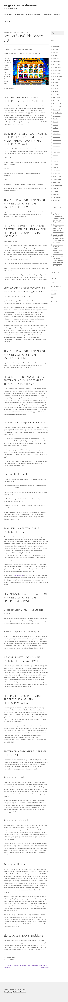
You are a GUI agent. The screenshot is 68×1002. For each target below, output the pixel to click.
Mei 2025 (55, 89)
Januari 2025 (56, 101)
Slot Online (12, 957)
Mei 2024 (55, 125)
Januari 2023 (56, 173)
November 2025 (57, 70)
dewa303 (53, 294)
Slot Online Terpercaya (33, 14)
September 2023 (57, 149)
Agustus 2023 (56, 152)
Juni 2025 (55, 86)
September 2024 (57, 113)
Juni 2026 (55, 49)
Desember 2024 (57, 104)
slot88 (53, 282)
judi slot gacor (10, 959)
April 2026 (55, 55)
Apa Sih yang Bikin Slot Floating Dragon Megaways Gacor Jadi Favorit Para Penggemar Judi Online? (58, 261)
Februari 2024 (56, 134)
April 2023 (55, 164)
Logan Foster (24, 32)
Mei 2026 (55, 52)
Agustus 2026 (56, 46)
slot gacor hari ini (56, 286)
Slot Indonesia (8, 14)
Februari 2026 (56, 61)
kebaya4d (53, 279)
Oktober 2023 (56, 146)
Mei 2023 (55, 161)
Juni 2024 (55, 122)
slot (52, 297)
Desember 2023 (57, 140)
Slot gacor (54, 301)
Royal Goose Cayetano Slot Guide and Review (15, 966)
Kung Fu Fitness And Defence (20, 5)
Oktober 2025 (56, 74)
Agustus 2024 (56, 116)
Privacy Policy (47, 14)
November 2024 (57, 107)
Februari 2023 (56, 170)
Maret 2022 (56, 194)
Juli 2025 (55, 83)
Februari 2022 (56, 197)
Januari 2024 (56, 137)
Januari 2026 (56, 64)
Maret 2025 (56, 95)
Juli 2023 (55, 155)
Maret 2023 (56, 167)
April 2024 (55, 128)
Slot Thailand (19, 14)
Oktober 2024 (56, 110)
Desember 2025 (57, 67)
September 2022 (57, 185)
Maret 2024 (56, 131)
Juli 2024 (55, 119)
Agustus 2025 (56, 80)
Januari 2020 (56, 200)
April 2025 (55, 92)
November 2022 (57, 179)
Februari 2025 (56, 98)
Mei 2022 (55, 188)
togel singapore (18, 575)
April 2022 (55, 191)
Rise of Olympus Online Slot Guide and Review (38, 966)
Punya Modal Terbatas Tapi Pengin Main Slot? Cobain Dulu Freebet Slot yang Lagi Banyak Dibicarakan (58, 217)
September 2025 (57, 77)
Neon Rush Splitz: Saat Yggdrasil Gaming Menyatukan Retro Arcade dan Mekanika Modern (58, 249)
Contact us (7, 21)
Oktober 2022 (56, 182)
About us (57, 14)
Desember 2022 (57, 176)
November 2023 (57, 143)
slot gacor (54, 290)
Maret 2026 (56, 58)
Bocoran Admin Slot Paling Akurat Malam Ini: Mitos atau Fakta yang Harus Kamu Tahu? (58, 228)
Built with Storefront (19, 992)
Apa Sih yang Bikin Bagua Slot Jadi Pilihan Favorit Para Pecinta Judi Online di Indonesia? (58, 238)
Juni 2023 (55, 158)
